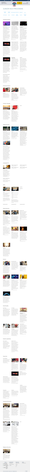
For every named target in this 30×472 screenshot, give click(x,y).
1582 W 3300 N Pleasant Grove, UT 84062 (7, 467)
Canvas (16, 464)
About (27, 2)
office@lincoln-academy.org (6, 465)
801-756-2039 (2, 0)
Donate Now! (19, 3)
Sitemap (10, 465)
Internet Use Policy (11, 464)
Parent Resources (3, 2)
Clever (16, 465)
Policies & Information (3, 3)
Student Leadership (17, 15)
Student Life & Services (25, 3)
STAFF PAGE (28, 0)
